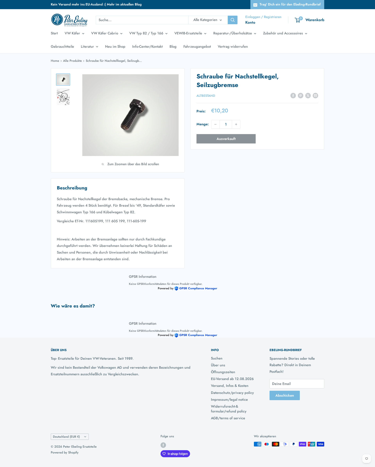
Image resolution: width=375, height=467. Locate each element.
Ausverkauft (226, 138)
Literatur (87, 46)
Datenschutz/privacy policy (232, 392)
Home (55, 60)
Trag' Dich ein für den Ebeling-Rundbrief (290, 4)
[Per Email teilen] (315, 95)
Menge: (202, 124)
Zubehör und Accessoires (283, 33)
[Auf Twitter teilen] (308, 95)
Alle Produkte (72, 60)
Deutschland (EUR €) (66, 437)
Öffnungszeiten (223, 372)
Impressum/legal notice (229, 399)
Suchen (216, 358)
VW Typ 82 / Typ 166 (146, 33)
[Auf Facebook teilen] (293, 95)
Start (54, 33)
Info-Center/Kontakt (147, 46)
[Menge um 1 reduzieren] (215, 124)
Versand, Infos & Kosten (229, 385)
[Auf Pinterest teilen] (300, 95)
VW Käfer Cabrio (104, 33)
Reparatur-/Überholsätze (232, 33)
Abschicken (284, 395)
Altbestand (205, 95)
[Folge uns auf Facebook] (163, 445)
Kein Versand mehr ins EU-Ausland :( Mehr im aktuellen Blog (96, 4)
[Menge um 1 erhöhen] (236, 124)
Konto (250, 22)
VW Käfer (72, 33)
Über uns (218, 365)
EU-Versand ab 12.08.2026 (232, 378)
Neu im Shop (115, 46)
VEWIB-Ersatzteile (188, 33)
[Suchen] (233, 20)
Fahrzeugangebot (197, 46)
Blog (173, 46)
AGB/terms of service (228, 418)
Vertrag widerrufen (233, 46)
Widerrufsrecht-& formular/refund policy (228, 409)
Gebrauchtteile (62, 46)
